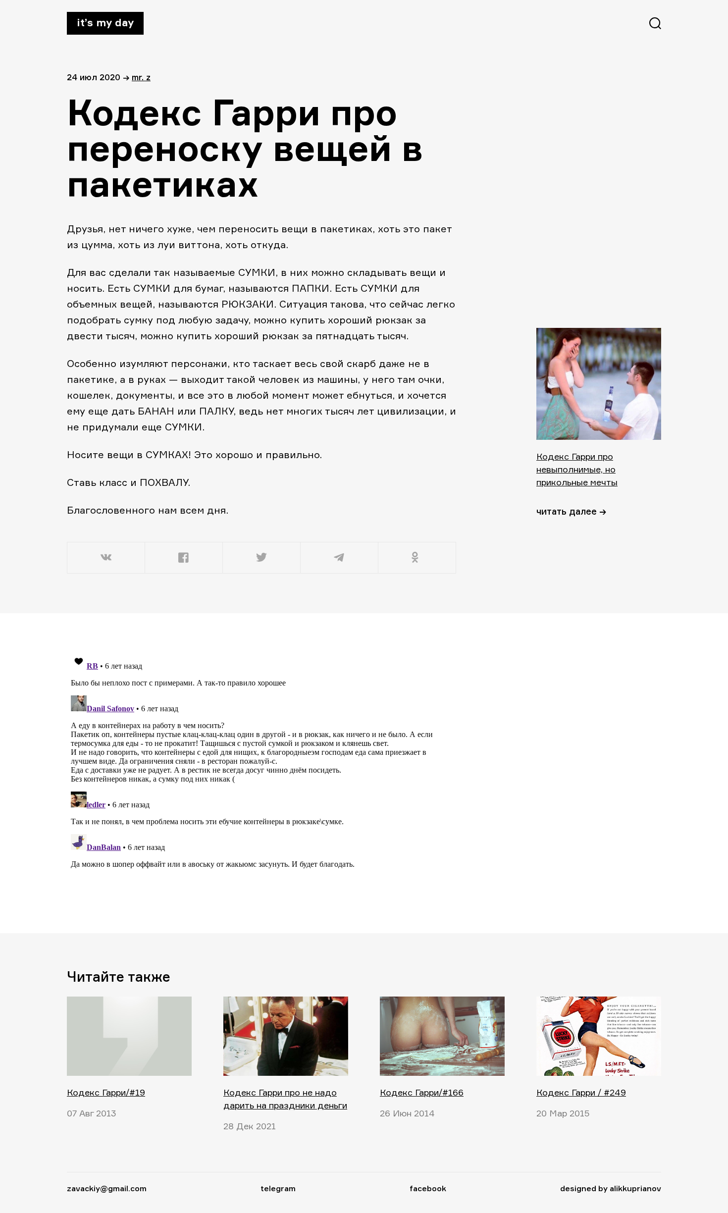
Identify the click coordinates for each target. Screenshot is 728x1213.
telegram (278, 1188)
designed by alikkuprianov (610, 1188)
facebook (428, 1188)
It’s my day (105, 22)
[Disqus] (262, 773)
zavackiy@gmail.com (107, 1188)
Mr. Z (141, 77)
